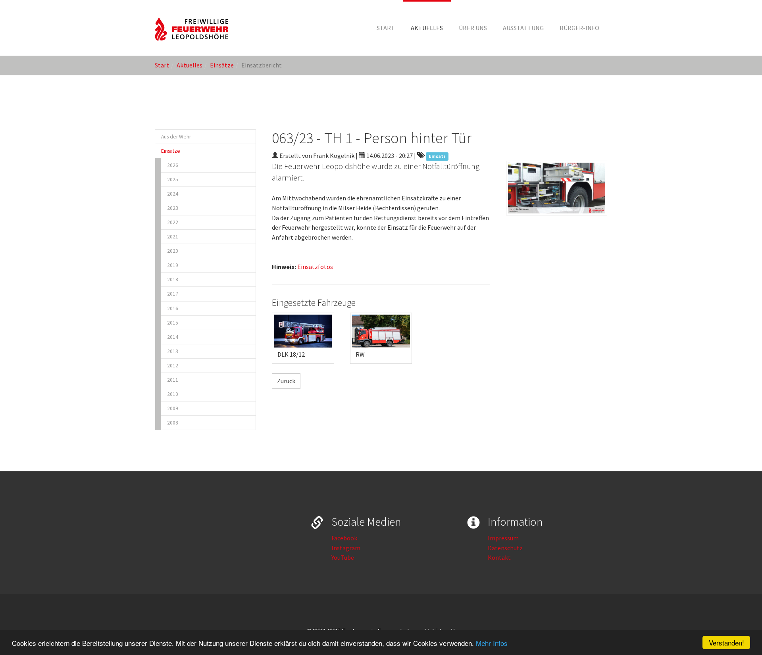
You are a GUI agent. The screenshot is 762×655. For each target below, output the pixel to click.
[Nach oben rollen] (736, 629)
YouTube (342, 557)
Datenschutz (505, 548)
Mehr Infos (492, 643)
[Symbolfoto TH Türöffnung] (556, 188)
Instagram (345, 548)
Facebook (344, 538)
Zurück (286, 381)
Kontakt (499, 557)
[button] (427, 28)
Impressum (503, 538)
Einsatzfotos (315, 267)
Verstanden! (726, 642)
